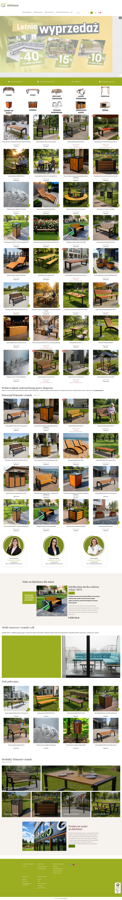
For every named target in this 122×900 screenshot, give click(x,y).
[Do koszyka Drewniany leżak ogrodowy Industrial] (29, 271)
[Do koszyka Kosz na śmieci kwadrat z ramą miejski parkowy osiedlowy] (88, 172)
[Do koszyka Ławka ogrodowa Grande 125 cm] (58, 373)
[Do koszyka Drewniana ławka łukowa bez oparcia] (88, 205)
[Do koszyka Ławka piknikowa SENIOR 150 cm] (29, 172)
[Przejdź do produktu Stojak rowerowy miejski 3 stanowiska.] (16, 194)
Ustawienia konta (42, 868)
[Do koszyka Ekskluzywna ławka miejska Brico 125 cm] (118, 306)
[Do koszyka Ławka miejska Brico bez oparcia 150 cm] (118, 456)
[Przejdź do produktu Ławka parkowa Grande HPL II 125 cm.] (105, 227)
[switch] (118, 892)
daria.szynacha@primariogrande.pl (13, 563)
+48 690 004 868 (54, 562)
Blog (39, 881)
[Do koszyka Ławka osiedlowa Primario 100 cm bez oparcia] (29, 709)
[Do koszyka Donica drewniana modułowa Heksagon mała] (58, 456)
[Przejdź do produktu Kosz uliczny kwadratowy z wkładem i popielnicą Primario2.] (75, 478)
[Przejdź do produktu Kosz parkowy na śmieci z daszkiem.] (105, 194)
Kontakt (24, 866)
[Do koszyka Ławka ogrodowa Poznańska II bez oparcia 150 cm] (58, 238)
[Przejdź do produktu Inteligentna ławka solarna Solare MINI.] (75, 227)
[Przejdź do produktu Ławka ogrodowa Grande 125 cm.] (46, 362)
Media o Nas (40, 885)
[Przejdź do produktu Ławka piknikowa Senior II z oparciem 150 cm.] (46, 161)
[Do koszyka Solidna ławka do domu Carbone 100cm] (58, 138)
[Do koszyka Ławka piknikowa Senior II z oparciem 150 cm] (58, 172)
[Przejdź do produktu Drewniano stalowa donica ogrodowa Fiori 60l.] (105, 161)
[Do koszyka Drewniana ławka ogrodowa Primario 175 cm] (29, 306)
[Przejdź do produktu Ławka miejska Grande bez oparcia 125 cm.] (75, 260)
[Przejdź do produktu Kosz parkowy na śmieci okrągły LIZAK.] (75, 730)
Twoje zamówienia (42, 866)
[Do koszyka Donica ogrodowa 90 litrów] (118, 522)
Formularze (25, 881)
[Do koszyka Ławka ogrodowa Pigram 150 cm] (118, 422)
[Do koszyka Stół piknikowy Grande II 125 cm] (58, 271)
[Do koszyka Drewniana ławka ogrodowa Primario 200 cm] (29, 456)
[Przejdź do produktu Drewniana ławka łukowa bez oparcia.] (75, 194)
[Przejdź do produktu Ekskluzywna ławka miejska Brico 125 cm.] (105, 295)
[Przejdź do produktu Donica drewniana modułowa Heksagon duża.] (105, 260)
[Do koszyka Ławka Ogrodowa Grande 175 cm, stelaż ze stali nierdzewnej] (58, 489)
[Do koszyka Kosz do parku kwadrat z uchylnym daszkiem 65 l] (29, 238)
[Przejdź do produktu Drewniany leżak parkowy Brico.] (75, 445)
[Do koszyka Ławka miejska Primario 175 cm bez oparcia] (118, 489)
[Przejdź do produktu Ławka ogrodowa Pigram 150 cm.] (105, 411)
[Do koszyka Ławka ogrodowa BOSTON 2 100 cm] (88, 709)
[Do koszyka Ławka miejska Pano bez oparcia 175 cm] (29, 339)
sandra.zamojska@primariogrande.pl (54, 563)
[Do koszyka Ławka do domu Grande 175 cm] (88, 373)
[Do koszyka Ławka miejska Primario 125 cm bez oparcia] (118, 741)
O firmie (39, 879)
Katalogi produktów (42, 883)
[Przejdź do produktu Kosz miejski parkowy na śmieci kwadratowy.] (105, 698)
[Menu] (120, 883)
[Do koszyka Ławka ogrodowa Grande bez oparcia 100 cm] (118, 138)
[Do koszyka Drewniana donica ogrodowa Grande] (88, 522)
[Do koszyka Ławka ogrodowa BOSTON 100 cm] (58, 709)
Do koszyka (29, 205)
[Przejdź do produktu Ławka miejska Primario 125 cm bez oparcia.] (105, 730)
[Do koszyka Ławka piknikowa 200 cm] (88, 339)
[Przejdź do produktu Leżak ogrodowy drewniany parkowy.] (46, 194)
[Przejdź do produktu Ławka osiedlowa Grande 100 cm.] (75, 127)
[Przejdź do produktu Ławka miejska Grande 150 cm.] (75, 411)
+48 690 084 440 (94, 562)
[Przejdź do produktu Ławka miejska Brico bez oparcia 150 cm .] (105, 445)
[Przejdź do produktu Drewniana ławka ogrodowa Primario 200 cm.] (16, 445)
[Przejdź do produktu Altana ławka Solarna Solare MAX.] (105, 362)
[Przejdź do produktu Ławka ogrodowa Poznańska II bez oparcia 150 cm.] (46, 227)
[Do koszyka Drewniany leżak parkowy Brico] (88, 456)
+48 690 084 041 (14, 562)
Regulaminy (55, 866)
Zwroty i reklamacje (57, 870)
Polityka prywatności (58, 868)
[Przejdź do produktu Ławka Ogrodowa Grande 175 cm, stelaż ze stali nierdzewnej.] (46, 478)
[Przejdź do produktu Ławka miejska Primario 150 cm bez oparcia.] (16, 411)
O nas (71, 846)
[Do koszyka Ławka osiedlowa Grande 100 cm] (88, 138)
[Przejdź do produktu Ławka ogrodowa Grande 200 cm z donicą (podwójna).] (46, 328)
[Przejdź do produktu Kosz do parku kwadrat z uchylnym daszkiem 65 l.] (16, 227)
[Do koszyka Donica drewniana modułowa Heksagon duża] (118, 271)
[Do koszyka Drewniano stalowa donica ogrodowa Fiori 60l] (118, 172)
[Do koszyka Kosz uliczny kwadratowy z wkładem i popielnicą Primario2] (88, 489)
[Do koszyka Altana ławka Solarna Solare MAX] (118, 373)
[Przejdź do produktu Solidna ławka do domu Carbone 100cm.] (46, 127)
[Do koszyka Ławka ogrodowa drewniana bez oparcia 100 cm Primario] (29, 138)
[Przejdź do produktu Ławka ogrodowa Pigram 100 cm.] (16, 730)
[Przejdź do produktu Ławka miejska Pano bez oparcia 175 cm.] (16, 328)
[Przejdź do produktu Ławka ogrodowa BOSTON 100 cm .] (46, 698)
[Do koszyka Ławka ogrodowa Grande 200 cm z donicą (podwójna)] (58, 339)
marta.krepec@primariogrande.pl (94, 563)
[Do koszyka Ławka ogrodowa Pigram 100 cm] (29, 741)
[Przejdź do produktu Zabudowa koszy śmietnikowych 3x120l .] (16, 478)
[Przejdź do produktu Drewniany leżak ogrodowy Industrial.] (16, 260)
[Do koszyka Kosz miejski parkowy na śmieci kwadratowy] (118, 709)
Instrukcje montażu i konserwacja (27, 884)
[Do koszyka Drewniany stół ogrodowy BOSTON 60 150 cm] (88, 306)
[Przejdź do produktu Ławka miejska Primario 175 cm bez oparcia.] (105, 478)
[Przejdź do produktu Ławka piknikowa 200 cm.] (75, 328)
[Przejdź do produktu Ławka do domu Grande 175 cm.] (75, 362)
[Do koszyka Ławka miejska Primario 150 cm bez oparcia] (29, 422)
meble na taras (21, 632)
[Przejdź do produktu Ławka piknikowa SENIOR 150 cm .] (16, 161)
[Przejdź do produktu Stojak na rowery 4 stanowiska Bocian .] (16, 362)
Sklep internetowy (60, 898)
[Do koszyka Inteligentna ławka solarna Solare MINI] (88, 238)
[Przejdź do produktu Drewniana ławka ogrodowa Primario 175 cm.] (16, 295)
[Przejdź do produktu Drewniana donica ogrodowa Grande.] (75, 512)
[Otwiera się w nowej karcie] (69, 864)
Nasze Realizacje (42, 887)
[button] (91, 13)
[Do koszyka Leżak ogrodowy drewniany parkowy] (58, 205)
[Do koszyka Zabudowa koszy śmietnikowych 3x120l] (29, 489)
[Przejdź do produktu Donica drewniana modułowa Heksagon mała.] (46, 445)
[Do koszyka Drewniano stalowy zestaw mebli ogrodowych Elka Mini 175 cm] (58, 306)
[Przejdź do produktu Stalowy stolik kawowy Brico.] (105, 328)
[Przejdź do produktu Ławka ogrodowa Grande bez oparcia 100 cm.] (105, 127)
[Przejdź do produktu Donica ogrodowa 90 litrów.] (105, 512)
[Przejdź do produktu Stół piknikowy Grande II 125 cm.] (46, 260)
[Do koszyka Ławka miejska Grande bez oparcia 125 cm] (88, 271)
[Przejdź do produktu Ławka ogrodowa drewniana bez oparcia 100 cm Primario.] (16, 127)
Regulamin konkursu (57, 873)
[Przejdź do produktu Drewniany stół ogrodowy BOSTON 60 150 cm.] (75, 295)
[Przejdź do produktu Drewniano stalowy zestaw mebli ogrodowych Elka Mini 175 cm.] (46, 295)
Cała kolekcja (36, 395)
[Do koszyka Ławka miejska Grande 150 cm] (88, 422)
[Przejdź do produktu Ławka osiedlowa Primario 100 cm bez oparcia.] (16, 698)
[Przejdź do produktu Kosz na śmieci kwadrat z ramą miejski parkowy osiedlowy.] (75, 161)
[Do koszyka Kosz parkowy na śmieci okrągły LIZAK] (88, 741)
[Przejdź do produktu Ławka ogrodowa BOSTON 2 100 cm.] (75, 698)
